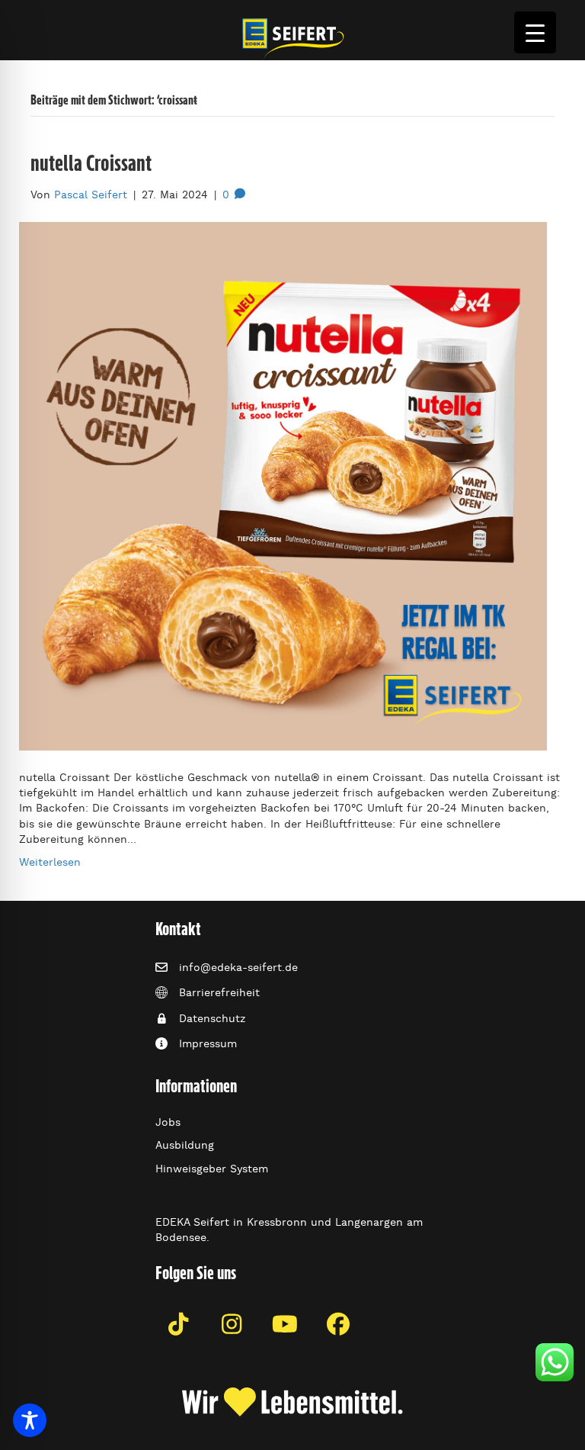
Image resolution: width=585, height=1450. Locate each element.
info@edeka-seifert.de (238, 967)
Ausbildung (184, 1145)
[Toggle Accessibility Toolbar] (29, 1420)
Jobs (168, 1122)
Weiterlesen (50, 862)
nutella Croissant (91, 163)
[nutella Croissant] (283, 483)
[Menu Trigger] (535, 32)
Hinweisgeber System (211, 1168)
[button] (178, 1324)
